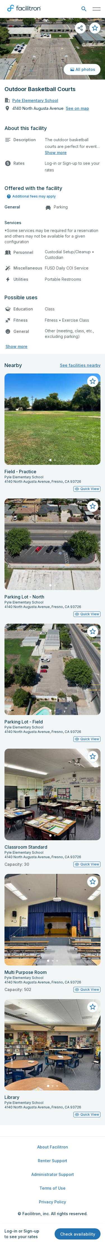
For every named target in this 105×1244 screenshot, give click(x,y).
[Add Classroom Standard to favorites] (92, 756)
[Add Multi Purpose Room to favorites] (92, 881)
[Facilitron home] (24, 12)
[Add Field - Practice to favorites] (92, 381)
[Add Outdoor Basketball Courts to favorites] (95, 28)
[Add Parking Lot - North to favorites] (92, 506)
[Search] (84, 9)
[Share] (80, 28)
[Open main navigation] (97, 9)
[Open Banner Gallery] (52, 49)
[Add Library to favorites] (92, 1007)
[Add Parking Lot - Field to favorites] (92, 631)
